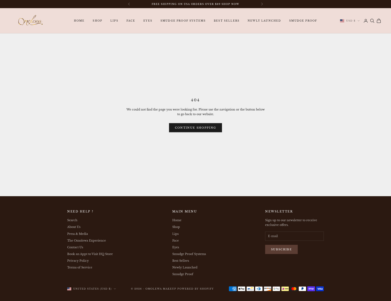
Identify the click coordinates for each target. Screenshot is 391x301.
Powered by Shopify (195, 288)
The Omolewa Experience (86, 240)
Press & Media (77, 234)
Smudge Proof (303, 20)
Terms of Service (79, 267)
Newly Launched (264, 20)
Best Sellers (226, 20)
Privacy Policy (78, 261)
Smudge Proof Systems (183, 20)
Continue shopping (195, 127)
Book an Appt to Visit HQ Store (90, 254)
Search (72, 220)
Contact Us (75, 247)
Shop (97, 20)
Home (79, 20)
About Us (73, 227)
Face (130, 20)
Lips (114, 20)
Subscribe (281, 249)
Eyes (147, 20)
